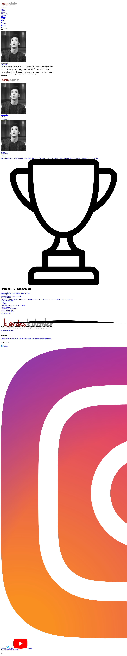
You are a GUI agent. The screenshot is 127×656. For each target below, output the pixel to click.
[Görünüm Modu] (3, 21)
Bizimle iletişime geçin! (7, 330)
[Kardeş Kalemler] (63, 98)
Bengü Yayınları (33, 338)
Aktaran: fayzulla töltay (4, 152)
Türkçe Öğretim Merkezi (45, 338)
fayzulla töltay (4, 115)
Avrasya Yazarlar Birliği (7, 338)
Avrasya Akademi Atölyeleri (21, 338)
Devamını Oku (5, 75)
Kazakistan (4, 64)
